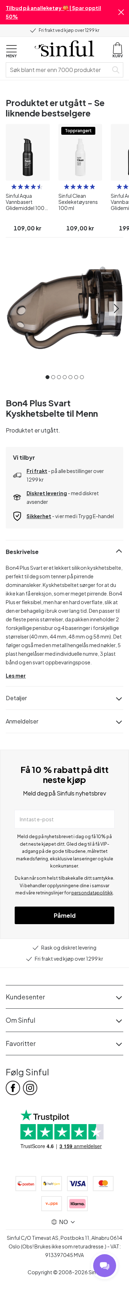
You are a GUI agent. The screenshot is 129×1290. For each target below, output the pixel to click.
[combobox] (58, 70)
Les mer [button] (16, 675)
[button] (121, 12)
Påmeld (65, 915)
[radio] (13, 186)
